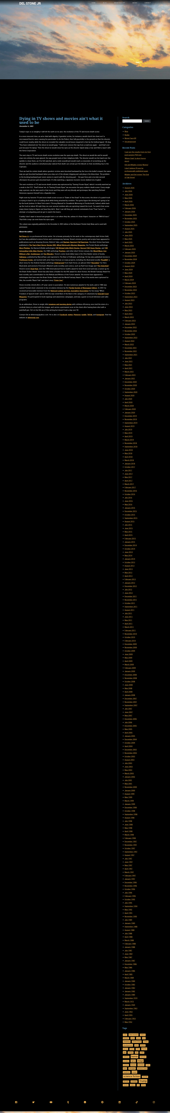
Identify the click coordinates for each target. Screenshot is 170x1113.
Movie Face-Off (130, 138)
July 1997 (128, 859)
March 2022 (129, 344)
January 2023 (130, 324)
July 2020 (128, 399)
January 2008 (130, 695)
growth (142, 1052)
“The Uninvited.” (103, 266)
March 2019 (129, 440)
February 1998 (130, 838)
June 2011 (129, 617)
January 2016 (130, 508)
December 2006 (131, 719)
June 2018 (129, 450)
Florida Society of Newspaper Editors (83, 288)
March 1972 (129, 1002)
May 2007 (128, 716)
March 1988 (129, 940)
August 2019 (129, 426)
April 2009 (128, 661)
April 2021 (128, 368)
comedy (146, 1041)
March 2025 (129, 246)
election (125, 1049)
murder (148, 1065)
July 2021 (128, 358)
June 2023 (129, 307)
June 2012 (129, 593)
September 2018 (131, 447)
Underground (59, 263)
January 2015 (130, 542)
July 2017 (128, 470)
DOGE (136, 1045)
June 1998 (129, 825)
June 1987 (129, 954)
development (127, 1045)
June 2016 (129, 501)
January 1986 (130, 971)
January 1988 (130, 947)
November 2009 (131, 647)
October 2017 (130, 467)
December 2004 (131, 739)
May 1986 (128, 967)
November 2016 (131, 491)
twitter (70, 314)
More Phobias (24, 248)
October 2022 (130, 334)
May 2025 (128, 239)
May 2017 (128, 477)
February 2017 (130, 487)
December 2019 (131, 416)
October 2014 (130, 549)
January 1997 (130, 879)
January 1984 (130, 981)
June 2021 (129, 361)
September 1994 (131, 906)
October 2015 (130, 515)
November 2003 (131, 753)
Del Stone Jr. (24, 236)
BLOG (105, 3)
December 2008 (131, 675)
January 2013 (130, 583)
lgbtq (133, 1061)
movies (141, 1065)
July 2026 (128, 191)
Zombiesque (35, 254)
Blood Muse (98, 251)
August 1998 (129, 818)
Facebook (63, 314)
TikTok (89, 314)
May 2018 (128, 453)
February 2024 (130, 283)
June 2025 (129, 235)
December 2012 (131, 586)
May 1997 (128, 865)
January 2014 (130, 559)
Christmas (126, 1041)
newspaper (132, 1068)
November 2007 (131, 702)
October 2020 (130, 389)
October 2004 (130, 743)
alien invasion (133, 1035)
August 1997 (129, 855)
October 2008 (130, 681)
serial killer (145, 1076)
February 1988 (130, 944)
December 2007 (131, 699)
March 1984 (129, 978)
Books (127, 135)
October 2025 (130, 222)
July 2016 (128, 498)
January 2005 (130, 736)
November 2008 (131, 678)
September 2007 (131, 705)
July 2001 (128, 780)
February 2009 (130, 668)
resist (134, 1072)
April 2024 (128, 276)
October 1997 (130, 848)
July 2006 (128, 722)
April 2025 (128, 242)
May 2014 (128, 555)
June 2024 (129, 269)
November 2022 (131, 331)
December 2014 (131, 545)
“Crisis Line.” (58, 280)
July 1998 (128, 821)
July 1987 (128, 951)
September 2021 (131, 355)
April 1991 (128, 913)
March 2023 (129, 317)
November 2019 (131, 419)
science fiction (131, 1076)
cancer (138, 1038)
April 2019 (128, 436)
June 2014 (129, 552)
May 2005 (128, 729)
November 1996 (131, 886)
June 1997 (129, 862)
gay (124, 1052)
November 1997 (131, 845)
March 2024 (129, 280)
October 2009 (130, 651)
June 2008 (129, 685)
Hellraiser (23, 257)
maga (140, 1061)
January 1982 (130, 991)
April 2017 (128, 481)
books (132, 1038)
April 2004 (128, 746)
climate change (136, 1041)
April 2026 (128, 201)
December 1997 (131, 842)
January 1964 (130, 1005)
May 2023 (128, 310)
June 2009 (129, 654)
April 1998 (128, 831)
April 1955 (128, 1015)
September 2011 (131, 607)
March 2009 (129, 664)
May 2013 (128, 573)
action (125, 1035)
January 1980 (130, 995)
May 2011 (128, 620)
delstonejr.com (33, 317)
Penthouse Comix (26, 260)
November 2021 (131, 351)
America (142, 1035)
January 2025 (130, 253)
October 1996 (130, 889)
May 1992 (128, 910)
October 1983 (130, 985)
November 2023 (131, 290)
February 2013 (130, 579)
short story (126, 1081)
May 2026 (128, 198)
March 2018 (129, 460)
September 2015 (131, 518)
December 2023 (131, 287)
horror (134, 1056)
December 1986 (131, 964)
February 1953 (130, 1019)
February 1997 (130, 876)
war (138, 1085)
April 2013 (128, 576)
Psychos (62, 251)
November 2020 (131, 385)
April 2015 (128, 535)
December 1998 (131, 807)
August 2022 (129, 341)
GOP (136, 1052)
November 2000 (131, 787)
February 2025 (130, 249)
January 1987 (130, 961)
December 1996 (131, 882)
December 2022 (131, 327)
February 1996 (130, 896)
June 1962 (129, 1012)
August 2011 (129, 610)
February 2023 (130, 321)
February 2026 (130, 208)
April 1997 (128, 869)
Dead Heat (34, 269)
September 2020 (131, 392)
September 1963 (131, 1008)
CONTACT (148, 3)
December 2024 (131, 256)
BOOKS (135, 3)
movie (133, 1065)
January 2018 (130, 464)
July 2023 (128, 304)
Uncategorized (130, 142)
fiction (137, 1049)
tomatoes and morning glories (60, 304)
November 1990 (131, 916)
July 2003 (128, 763)
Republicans (126, 1072)
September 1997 (131, 852)
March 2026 (129, 205)
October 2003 (130, 756)
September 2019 (131, 423)
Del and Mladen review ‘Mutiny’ (136, 165)
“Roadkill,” (104, 260)
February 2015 (130, 539)
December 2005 (131, 726)
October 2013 (130, 562)
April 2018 (128, 457)
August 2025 (129, 229)
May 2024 (128, 273)
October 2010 (130, 637)
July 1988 (128, 933)
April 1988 (128, 937)
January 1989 (130, 923)
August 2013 (129, 566)
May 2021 (128, 365)
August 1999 (129, 794)
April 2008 (128, 692)
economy (143, 1045)
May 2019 (128, 433)
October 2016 (130, 494)
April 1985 (128, 974)
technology (134, 1081)
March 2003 (129, 773)
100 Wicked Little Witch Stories (67, 248)
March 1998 (129, 835)
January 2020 (130, 413)
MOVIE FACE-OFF (119, 3)
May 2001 (128, 784)
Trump (143, 1081)
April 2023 (128, 314)
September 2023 (131, 297)
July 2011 (128, 613)
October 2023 (130, 293)
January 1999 (130, 804)
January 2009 (130, 671)
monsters (125, 1065)
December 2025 (131, 215)
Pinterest (77, 314)
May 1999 (128, 797)
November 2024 (131, 259)
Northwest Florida (142, 1068)
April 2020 (128, 402)
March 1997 (129, 872)
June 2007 (129, 712)
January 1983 (130, 988)
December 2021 (131, 348)
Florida (144, 1049)
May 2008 (128, 688)
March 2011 (129, 627)
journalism (126, 1061)
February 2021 (130, 375)
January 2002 (130, 777)
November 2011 (131, 600)
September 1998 (131, 814)
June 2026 (129, 195)
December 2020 (131, 382)
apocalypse (125, 1038)
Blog (126, 131)
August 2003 (129, 760)
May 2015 (128, 532)
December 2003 (131, 750)
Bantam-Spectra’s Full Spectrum (75, 242)
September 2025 (131, 225)
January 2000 (130, 790)
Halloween (126, 1057)
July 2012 (128, 590)
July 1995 (128, 903)
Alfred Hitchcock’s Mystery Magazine (71, 245)
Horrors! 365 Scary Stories (90, 248)
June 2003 (129, 767)
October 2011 (130, 603)
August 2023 (129, 300)
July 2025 (128, 232)
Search (125, 118)
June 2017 (129, 474)
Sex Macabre (49, 254)
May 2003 (128, 770)
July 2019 (128, 430)
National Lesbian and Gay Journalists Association (70, 291)
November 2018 (131, 443)
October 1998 (130, 811)
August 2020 (129, 395)
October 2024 (130, 263)
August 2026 (129, 188)
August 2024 (129, 266)
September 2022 (131, 338)
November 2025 (131, 218)
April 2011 (128, 624)
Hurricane (143, 1057)
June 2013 (129, 569)
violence (133, 1085)
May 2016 (128, 504)
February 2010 (130, 641)
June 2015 (129, 528)
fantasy (132, 1049)
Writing (143, 1085)
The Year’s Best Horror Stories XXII (42, 245)
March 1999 (129, 801)
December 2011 (131, 596)
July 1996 (128, 893)
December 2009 (131, 644)
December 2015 (131, 511)
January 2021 (130, 378)
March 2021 (129, 372)
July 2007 (128, 709)
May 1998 (128, 828)
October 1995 (130, 899)
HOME (94, 3)
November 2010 (131, 634)
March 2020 (129, 406)
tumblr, (84, 314)
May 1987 (128, 957)
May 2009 (128, 658)
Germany (130, 1052)
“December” (95, 263)
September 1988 (131, 927)
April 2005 (128, 733)
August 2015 (129, 521)
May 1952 (128, 1022)
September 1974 (131, 998)
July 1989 (128, 920)
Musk (124, 1068)
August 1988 (129, 930)
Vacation (125, 1085)
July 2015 (128, 525)
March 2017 (129, 484)
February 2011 (130, 630)
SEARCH (147, 121)
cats (144, 1038)
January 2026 (130, 212)
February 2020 (130, 409)
